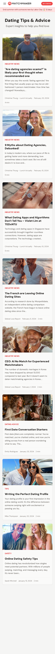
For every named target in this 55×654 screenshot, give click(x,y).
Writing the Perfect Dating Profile (26, 494)
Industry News (12, 64)
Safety (8, 553)
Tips (7, 489)
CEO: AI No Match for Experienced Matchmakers (27, 363)
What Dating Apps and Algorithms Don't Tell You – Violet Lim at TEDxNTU (27, 221)
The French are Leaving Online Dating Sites (24, 295)
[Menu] (4, 3)
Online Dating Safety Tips (21, 558)
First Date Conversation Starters (26, 429)
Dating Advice (12, 424)
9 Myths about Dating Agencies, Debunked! (25, 146)
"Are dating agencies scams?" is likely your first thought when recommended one (25, 72)
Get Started (47, 3)
